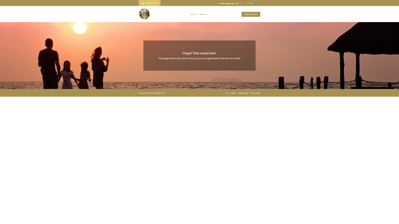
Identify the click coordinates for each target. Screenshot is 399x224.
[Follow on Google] (251, 3)
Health (233, 93)
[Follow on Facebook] (247, 3)
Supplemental (243, 93)
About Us (194, 14)
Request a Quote (250, 14)
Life (227, 93)
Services (203, 14)
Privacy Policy (255, 93)
